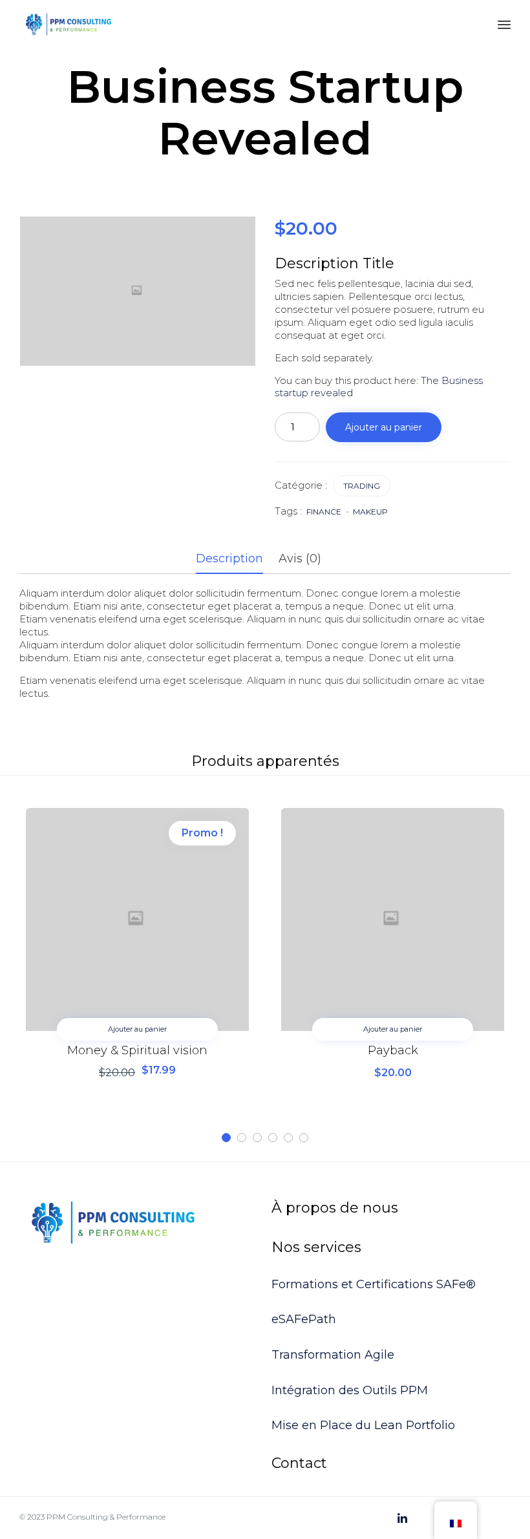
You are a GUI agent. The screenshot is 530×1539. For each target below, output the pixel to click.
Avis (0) (300, 558)
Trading (361, 486)
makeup (370, 511)
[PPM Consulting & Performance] (68, 24)
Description (229, 558)
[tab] (236, 560)
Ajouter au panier (383, 427)
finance (323, 511)
